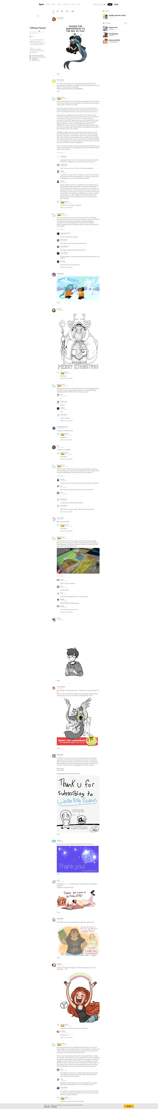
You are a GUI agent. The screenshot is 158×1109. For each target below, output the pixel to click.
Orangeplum (113, 42)
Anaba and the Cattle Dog (119, 15)
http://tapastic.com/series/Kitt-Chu (68, 774)
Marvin (59, 618)
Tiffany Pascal (36, 60)
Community (66, 4)
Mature (73, 4)
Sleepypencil (60, 273)
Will (58, 446)
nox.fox (62, 181)
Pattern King (60, 80)
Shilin (112, 35)
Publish (116, 4)
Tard (61, 492)
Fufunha (59, 964)
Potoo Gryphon (61, 686)
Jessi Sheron (60, 18)
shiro (61, 593)
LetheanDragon (64, 246)
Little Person (63, 239)
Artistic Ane (63, 401)
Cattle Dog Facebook (38, 55)
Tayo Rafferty (64, 253)
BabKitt (62, 599)
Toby (61, 1079)
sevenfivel (63, 156)
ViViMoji (59, 840)
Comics (53, 4)
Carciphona (113, 34)
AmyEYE (59, 309)
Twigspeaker (63, 164)
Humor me (113, 27)
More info (47, 1106)
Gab (61, 395)
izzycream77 (63, 414)
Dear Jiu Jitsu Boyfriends (39, 57)
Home (48, 4)
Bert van (62, 261)
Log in (109, 4)
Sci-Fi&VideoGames (62, 427)
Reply (58, 73)
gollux (62, 579)
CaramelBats (63, 1087)
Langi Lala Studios (65, 233)
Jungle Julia (60, 918)
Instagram (35, 58)
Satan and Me (114, 40)
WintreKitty (60, 754)
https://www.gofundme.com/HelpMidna (70, 89)
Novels (59, 4)
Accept (129, 1106)
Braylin (62, 408)
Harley (62, 171)
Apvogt (62, 606)
